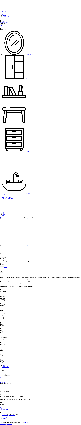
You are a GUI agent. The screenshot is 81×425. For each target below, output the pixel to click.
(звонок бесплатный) (8, 415)
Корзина (1, 27)
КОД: (1, 258)
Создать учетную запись (4, 22)
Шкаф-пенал (2, 411)
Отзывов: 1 (3, 257)
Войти (1, 19)
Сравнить (5, 267)
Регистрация (4, 19)
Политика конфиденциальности (7, 420)
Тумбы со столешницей (4, 410)
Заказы (3, 14)
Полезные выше (4, 365)
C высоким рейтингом (5, 367)
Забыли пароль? (5, 21)
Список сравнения (5, 15)
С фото (3, 368)
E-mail (1, 20)
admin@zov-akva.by (5, 417)
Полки (1, 406)
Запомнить (3, 23)
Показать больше (6, 375)
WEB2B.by (26, 422)
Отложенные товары (5, 16)
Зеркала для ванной (3, 405)
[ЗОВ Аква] (10, 8)
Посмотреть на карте (5, 418)
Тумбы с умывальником (4, 409)
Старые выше (4, 363)
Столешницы (2, 407)
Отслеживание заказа (3, 18)
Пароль (1, 21)
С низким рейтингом (5, 366)
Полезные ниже (4, 364)
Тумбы (1, 408)
